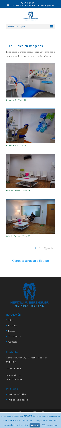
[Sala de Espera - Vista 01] (30, 187)
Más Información (50, 425)
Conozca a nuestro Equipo (30, 260)
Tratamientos (14, 336)
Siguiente (48, 248)
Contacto (12, 341)
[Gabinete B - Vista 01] (30, 142)
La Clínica (12, 325)
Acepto (34, 425)
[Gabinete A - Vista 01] (30, 96)
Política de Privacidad (18, 399)
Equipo (11, 331)
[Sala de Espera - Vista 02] (30, 232)
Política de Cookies (17, 394)
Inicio (10, 320)
